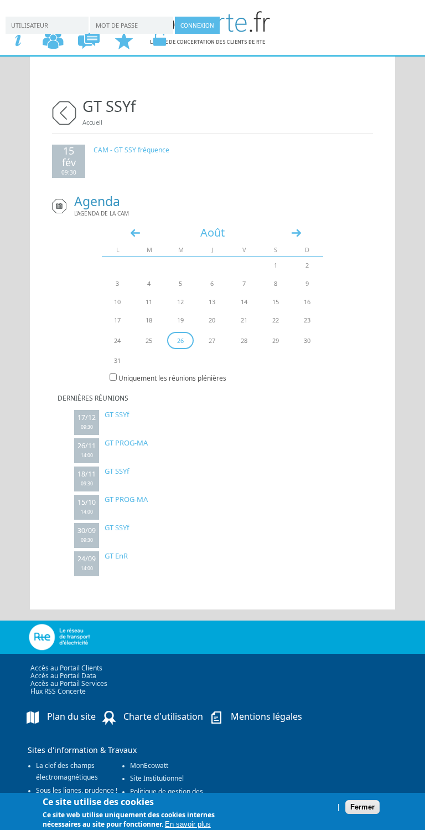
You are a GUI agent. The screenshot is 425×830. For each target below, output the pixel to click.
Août (212, 232)
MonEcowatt (149, 765)
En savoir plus (188, 824)
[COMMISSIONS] (53, 40)
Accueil (92, 122)
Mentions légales (266, 716)
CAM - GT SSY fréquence (131, 150)
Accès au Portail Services (68, 683)
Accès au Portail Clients (66, 668)
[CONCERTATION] (88, 40)
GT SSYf (117, 414)
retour (64, 111)
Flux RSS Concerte (58, 691)
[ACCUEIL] (17, 40)
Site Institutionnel (157, 778)
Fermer (362, 807)
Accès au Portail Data (63, 675)
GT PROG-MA (126, 443)
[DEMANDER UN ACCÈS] (124, 40)
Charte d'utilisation (163, 716)
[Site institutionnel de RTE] (82, 637)
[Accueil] (210, 41)
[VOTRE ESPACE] (159, 40)
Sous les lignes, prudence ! (76, 790)
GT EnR (116, 556)
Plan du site (71, 716)
